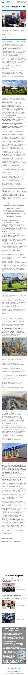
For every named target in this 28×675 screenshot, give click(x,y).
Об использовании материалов (14, 673)
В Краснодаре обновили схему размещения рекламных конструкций (12, 580)
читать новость (20, 589)
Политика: (5, 6)
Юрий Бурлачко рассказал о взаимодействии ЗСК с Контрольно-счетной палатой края (14, 597)
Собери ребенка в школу (10, 612)
